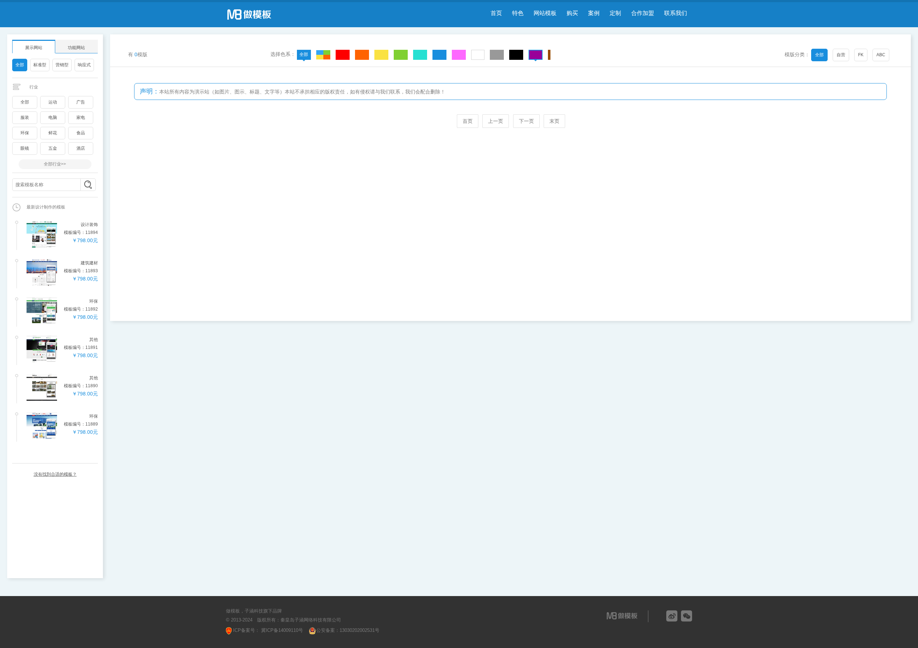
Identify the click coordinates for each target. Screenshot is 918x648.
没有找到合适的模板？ (55, 474)
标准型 (39, 64)
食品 (80, 132)
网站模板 (545, 13)
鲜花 (52, 132)
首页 (496, 13)
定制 (615, 13)
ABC (880, 54)
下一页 (526, 121)
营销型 (62, 64)
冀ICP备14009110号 (281, 630)
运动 (52, 102)
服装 (24, 117)
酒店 (80, 148)
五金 (52, 148)
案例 (594, 13)
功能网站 (76, 47)
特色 (518, 13)
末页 (554, 121)
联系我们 (675, 13)
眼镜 (24, 148)
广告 (80, 102)
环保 (24, 132)
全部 (19, 64)
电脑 (52, 117)
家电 (80, 117)
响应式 (84, 64)
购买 (572, 13)
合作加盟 (642, 13)
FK (860, 54)
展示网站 (33, 47)
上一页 (495, 121)
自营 (841, 54)
